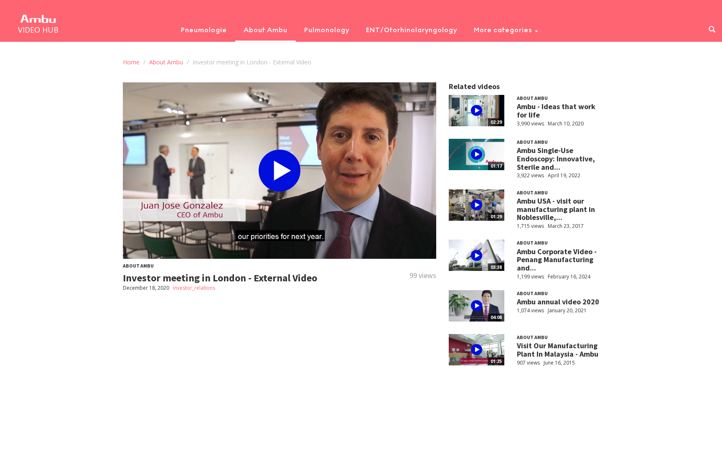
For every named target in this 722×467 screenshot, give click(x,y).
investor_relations (194, 287)
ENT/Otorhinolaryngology (411, 30)
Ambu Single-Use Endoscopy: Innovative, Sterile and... (556, 158)
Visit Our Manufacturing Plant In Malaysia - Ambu (557, 350)
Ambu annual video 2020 (558, 301)
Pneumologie (204, 30)
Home (131, 62)
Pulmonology (326, 30)
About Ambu (265, 30)
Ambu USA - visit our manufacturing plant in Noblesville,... (556, 209)
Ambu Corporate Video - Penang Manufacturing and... (557, 260)
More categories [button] (504, 30)
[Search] (712, 30)
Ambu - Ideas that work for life (556, 111)
